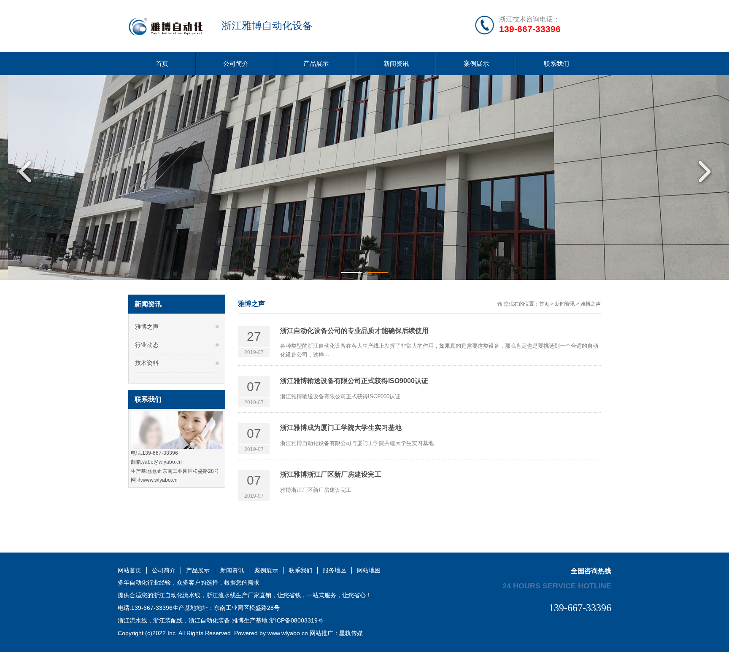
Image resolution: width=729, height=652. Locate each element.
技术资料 (147, 363)
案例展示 (476, 63)
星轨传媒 (351, 633)
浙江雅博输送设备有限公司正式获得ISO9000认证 (354, 380)
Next (701, 171)
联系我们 (556, 63)
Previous (27, 171)
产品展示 (316, 63)
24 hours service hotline (556, 585)
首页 (162, 63)
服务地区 (334, 570)
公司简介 (235, 63)
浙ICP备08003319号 (296, 620)
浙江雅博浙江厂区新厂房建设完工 (330, 474)
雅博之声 (590, 304)
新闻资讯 (396, 63)
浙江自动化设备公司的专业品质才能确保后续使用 (354, 330)
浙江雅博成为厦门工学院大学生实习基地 (341, 427)
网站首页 (129, 570)
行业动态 (147, 344)
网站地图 (369, 570)
